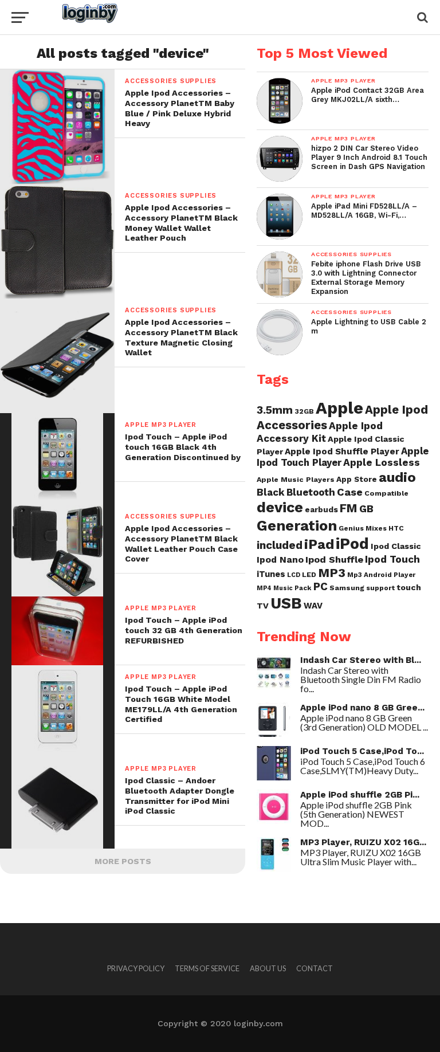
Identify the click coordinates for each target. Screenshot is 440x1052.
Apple (339, 408)
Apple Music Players (296, 479)
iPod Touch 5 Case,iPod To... (362, 751)
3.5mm (275, 410)
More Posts (123, 861)
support (380, 588)
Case (350, 492)
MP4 (264, 588)
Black (271, 492)
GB (366, 509)
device (280, 507)
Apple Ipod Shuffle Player (342, 451)
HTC (396, 528)
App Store (356, 479)
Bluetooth (310, 492)
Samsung (346, 587)
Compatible (386, 493)
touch (408, 587)
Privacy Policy (135, 968)
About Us (268, 968)
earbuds (321, 509)
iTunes (271, 574)
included (279, 545)
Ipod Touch (392, 559)
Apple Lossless (381, 462)
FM (349, 508)
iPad (319, 544)
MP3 (331, 573)
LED (309, 574)
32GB (304, 411)
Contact (314, 968)
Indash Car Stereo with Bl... (360, 660)
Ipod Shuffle (334, 559)
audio (397, 477)
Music (283, 588)
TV (263, 605)
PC (320, 586)
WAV (313, 605)
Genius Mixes (363, 528)
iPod (352, 544)
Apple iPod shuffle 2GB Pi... (359, 795)
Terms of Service (207, 968)
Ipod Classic (396, 546)
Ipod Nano (280, 559)
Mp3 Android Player (381, 575)
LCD (293, 575)
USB (286, 603)
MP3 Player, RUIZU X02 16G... (363, 842)
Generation (297, 525)
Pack (303, 588)
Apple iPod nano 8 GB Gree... (362, 707)
